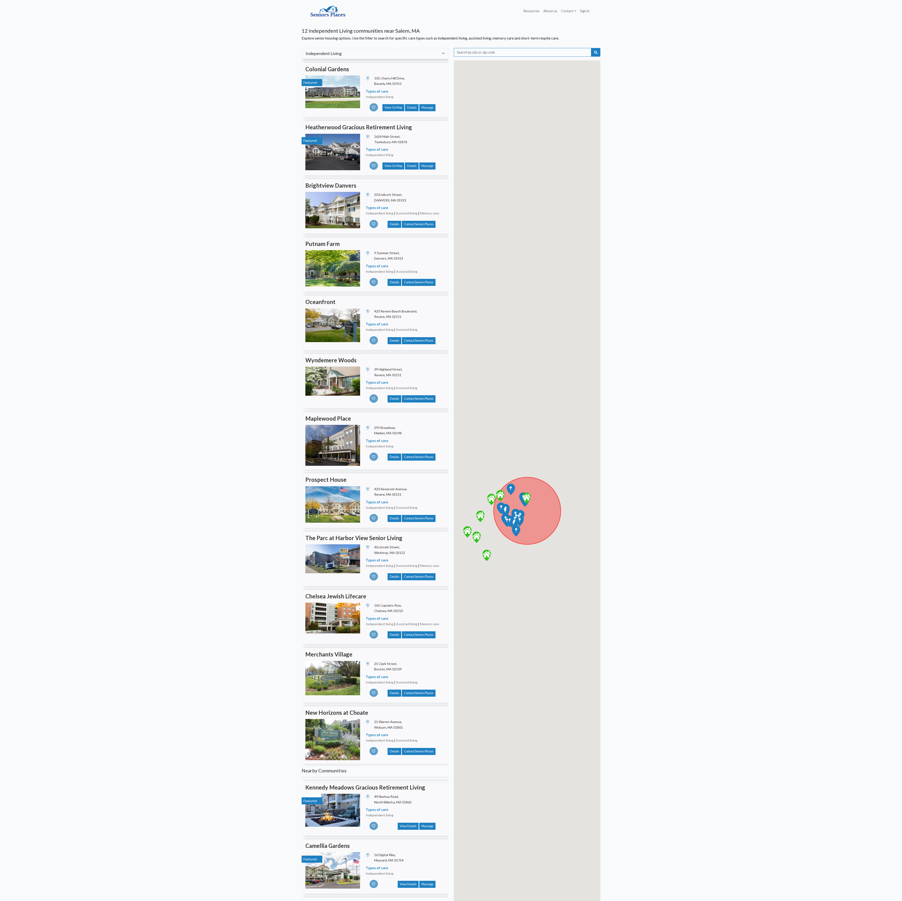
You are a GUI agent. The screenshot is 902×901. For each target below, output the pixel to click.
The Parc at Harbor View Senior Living (353, 537)
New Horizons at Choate (336, 712)
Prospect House (325, 479)
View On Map (393, 107)
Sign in (585, 11)
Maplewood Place (328, 418)
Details (411, 107)
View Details (408, 826)
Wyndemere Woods (331, 360)
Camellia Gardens (327, 845)
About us (550, 11)
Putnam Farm (322, 243)
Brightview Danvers (330, 185)
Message (427, 107)
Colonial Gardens (327, 69)
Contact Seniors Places (418, 224)
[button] (526, 498)
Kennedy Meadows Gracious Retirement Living (365, 787)
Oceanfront (320, 301)
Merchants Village (328, 654)
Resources (531, 11)
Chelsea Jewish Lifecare (335, 596)
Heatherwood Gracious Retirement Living (358, 127)
